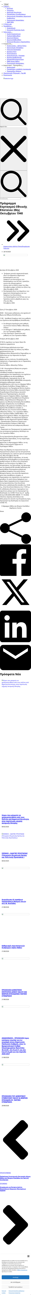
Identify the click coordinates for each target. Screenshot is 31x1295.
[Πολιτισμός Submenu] (11, 32)
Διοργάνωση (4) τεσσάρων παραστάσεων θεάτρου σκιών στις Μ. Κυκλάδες (14, 901)
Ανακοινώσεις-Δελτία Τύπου (12, 246)
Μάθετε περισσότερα (22, 1270)
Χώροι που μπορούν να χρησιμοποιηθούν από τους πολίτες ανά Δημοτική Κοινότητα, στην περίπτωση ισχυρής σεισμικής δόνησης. (15, 819)
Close (6, 4)
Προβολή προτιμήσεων (15, 1287)
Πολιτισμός (7, 32)
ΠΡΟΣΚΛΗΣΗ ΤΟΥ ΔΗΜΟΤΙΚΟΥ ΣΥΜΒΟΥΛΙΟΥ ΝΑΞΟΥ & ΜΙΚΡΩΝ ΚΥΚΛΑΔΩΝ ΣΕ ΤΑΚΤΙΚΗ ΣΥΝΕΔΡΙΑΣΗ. (15, 1099)
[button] (28, 1256)
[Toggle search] (13, 112)
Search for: (3, 127)
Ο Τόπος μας (7, 24)
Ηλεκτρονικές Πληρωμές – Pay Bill (14, 73)
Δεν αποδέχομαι (15, 1282)
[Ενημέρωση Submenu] (11, 44)
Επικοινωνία (7, 75)
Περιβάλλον (7, 26)
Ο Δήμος (6, 6)
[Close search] (13, 149)
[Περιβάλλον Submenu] (12, 26)
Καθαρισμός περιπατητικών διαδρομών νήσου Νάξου (13, 947)
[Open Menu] (0, 1)
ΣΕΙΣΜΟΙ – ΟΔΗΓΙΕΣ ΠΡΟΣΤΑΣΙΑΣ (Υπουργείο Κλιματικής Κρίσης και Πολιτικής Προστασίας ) (15, 855)
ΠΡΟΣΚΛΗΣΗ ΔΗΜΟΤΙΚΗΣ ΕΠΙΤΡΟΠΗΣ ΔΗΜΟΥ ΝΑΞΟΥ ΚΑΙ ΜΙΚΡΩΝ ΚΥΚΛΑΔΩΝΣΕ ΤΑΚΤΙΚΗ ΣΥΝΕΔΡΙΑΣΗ (14, 993)
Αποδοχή (15, 1277)
